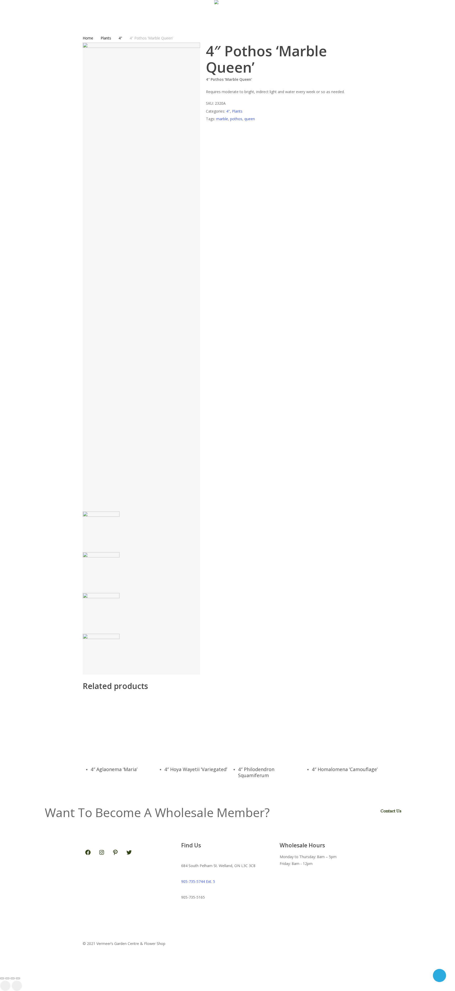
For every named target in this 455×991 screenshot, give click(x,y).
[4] (125, 727)
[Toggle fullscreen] (7, 978)
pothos (236, 118)
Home (88, 38)
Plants (106, 38)
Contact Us (390, 811)
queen (249, 118)
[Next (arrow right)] (17, 985)
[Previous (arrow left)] (5, 985)
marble (222, 118)
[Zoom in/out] (2, 978)
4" (120, 38)
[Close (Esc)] (18, 978)
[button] (227, 970)
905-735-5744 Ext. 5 (198, 881)
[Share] (13, 978)
